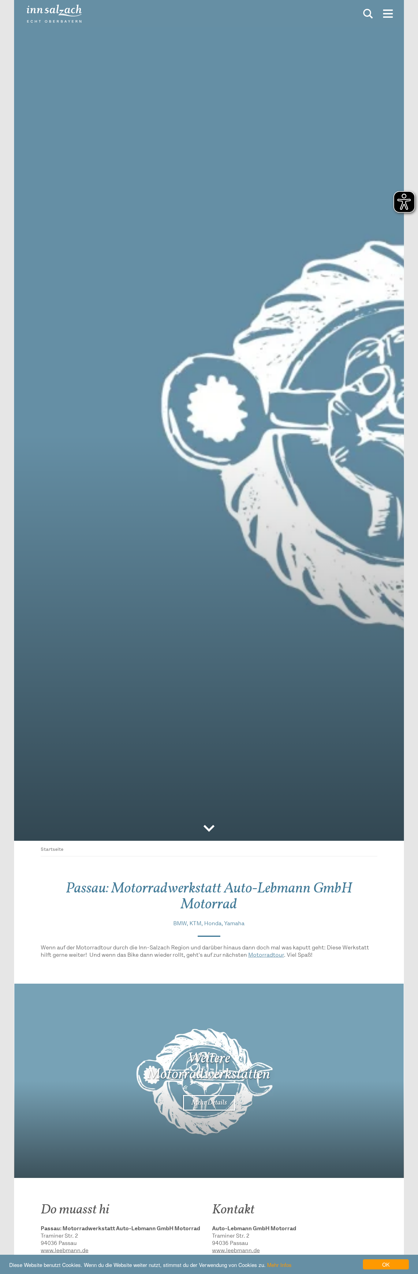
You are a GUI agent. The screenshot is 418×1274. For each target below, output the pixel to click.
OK (386, 1264)
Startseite (52, 849)
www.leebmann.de (64, 1251)
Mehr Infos (279, 1264)
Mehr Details (209, 1103)
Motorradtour (266, 955)
